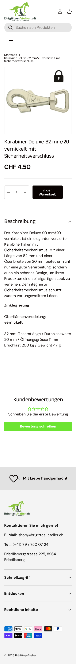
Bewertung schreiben (38, 426)
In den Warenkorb (47, 192)
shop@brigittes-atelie (37, 535)
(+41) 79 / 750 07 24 (30, 544)
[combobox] (38, 27)
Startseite (10, 55)
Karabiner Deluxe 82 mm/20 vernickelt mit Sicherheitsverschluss (32, 59)
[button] (69, 11)
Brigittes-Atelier (25, 655)
